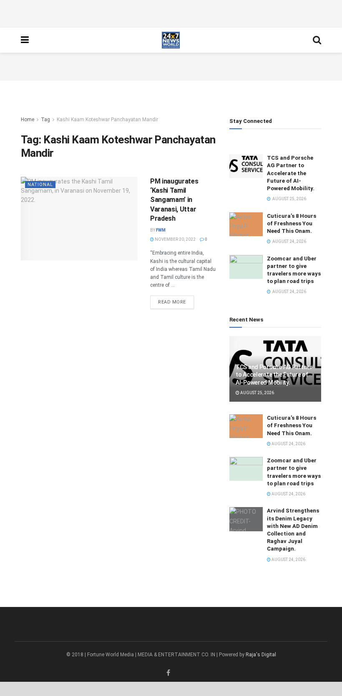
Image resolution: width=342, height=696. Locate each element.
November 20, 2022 (175, 239)
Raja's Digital (261, 655)
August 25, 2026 (256, 392)
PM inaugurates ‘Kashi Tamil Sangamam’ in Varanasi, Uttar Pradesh (174, 200)
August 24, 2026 (288, 443)
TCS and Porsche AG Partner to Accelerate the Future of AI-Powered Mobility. (290, 173)
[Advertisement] (171, 12)
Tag (45, 119)
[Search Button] (317, 40)
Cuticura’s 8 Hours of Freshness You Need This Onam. (291, 223)
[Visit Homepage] (171, 40)
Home (27, 119)
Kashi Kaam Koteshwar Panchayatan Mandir (107, 119)
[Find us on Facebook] (168, 673)
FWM (161, 230)
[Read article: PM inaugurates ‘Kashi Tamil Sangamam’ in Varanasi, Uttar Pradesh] (79, 218)
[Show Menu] (25, 40)
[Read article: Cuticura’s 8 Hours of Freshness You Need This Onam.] (246, 224)
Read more (176, 302)
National (40, 184)
